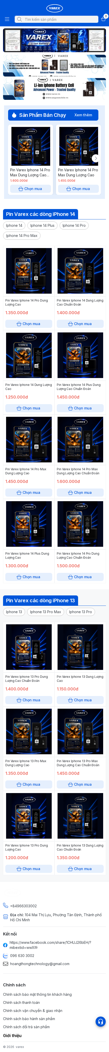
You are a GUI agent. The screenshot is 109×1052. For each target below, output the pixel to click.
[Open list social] (101, 1022)
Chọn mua (33, 188)
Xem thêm (83, 115)
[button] (14, 225)
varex (20, 1047)
